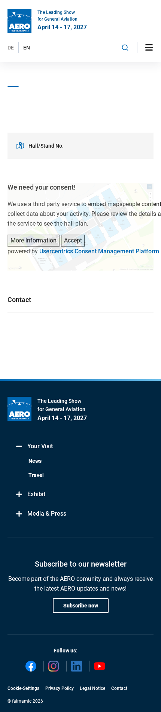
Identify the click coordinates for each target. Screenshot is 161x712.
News (35, 461)
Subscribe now (80, 606)
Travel (36, 475)
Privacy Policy (59, 688)
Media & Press (46, 513)
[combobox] (125, 47)
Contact (119, 688)
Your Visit (40, 446)
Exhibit (36, 494)
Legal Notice (92, 688)
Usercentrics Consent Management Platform (99, 251)
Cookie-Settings (23, 688)
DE (10, 48)
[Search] (125, 47)
